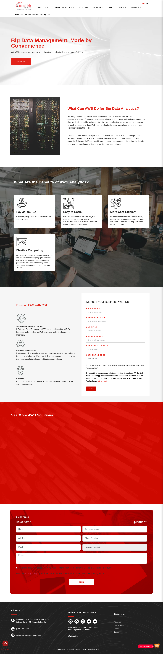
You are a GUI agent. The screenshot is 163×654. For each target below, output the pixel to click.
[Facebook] (76, 621)
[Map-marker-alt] (13, 620)
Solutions (83, 7)
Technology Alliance (63, 7)
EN (143, 4)
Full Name (92, 308)
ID (147, 4)
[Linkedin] (70, 621)
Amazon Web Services (29, 15)
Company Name (95, 318)
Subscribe (73, 636)
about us (43, 7)
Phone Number (95, 336)
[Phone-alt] (13, 629)
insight (110, 7)
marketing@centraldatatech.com (28, 635)
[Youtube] (95, 621)
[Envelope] (13, 635)
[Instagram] (83, 621)
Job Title (92, 327)
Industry (98, 7)
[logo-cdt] (23, 6)
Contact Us (136, 7)
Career (122, 7)
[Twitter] (89, 621)
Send (81, 582)
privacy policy (103, 381)
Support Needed (96, 355)
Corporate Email (96, 346)
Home (17, 15)
